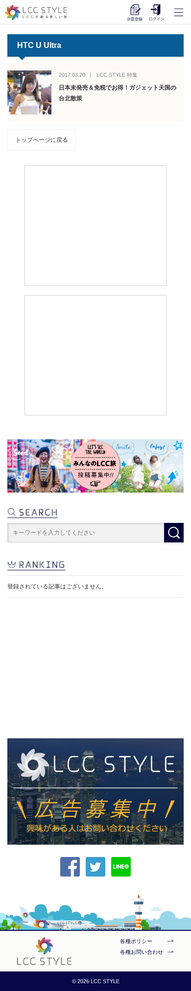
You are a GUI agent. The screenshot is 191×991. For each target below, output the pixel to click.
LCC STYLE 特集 (117, 75)
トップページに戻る (41, 139)
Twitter (95, 867)
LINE (121, 867)
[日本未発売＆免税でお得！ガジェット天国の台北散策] (29, 92)
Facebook (70, 867)
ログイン (157, 12)
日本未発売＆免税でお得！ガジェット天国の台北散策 (117, 93)
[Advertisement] (95, 225)
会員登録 (134, 12)
